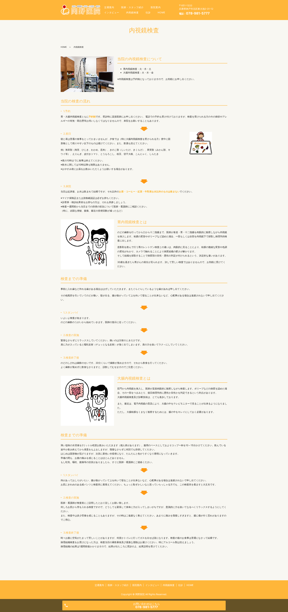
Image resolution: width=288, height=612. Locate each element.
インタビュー (111, 12)
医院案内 (156, 7)
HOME (161, 12)
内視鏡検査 (132, 12)
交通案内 (109, 7)
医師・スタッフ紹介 (132, 7)
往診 (148, 12)
